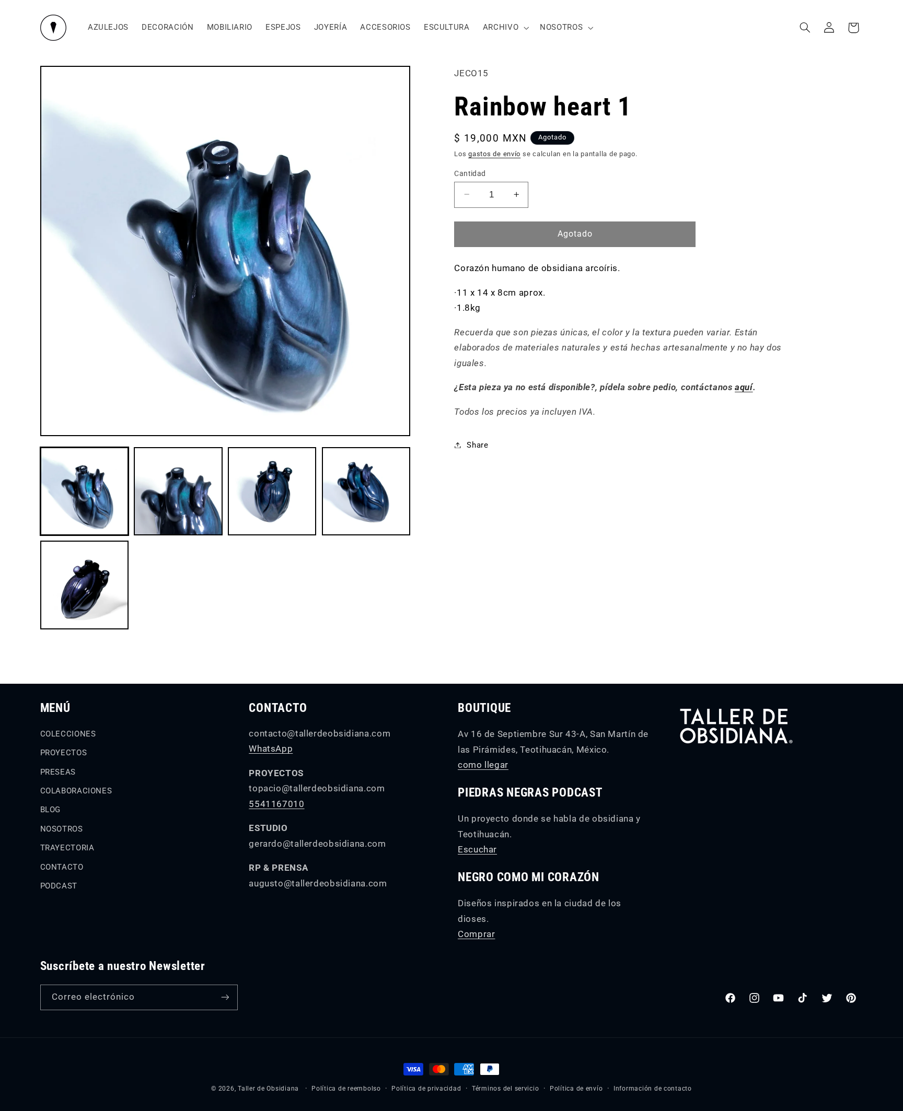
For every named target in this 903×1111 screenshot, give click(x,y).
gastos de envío (494, 154)
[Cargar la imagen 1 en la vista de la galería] (84, 491)
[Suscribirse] (225, 997)
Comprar (476, 934)
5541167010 (276, 804)
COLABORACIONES (76, 791)
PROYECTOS (63, 752)
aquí (744, 387)
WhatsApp (271, 748)
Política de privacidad (426, 1088)
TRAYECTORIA (67, 847)
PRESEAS (58, 772)
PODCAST (58, 886)
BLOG (50, 809)
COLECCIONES (68, 734)
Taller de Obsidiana (268, 1088)
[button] (504, 27)
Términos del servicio (505, 1088)
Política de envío (576, 1088)
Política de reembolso (345, 1088)
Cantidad (469, 173)
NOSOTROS (61, 829)
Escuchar (477, 849)
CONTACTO (62, 867)
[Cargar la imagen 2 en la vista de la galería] (178, 491)
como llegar (483, 764)
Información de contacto (652, 1088)
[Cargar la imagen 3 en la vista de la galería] (272, 491)
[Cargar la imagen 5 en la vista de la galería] (84, 585)
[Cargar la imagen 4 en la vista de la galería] (366, 491)
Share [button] (477, 444)
